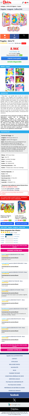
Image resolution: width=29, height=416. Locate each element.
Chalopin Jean (9, 167)
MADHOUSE (11, 163)
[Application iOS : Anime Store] (14, 409)
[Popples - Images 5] (10, 87)
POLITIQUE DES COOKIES (14, 385)
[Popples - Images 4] (20, 79)
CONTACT (14, 358)
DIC (6, 163)
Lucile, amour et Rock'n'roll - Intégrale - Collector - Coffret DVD (21, 217)
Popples (19, 6)
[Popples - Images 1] (10, 71)
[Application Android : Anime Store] (14, 404)
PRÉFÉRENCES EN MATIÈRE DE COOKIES (14, 387)
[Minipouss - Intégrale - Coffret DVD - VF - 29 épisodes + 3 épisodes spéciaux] (7, 207)
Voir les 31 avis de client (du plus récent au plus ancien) (14, 246)
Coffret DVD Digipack (11, 6)
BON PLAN (23, 43)
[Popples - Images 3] (10, 79)
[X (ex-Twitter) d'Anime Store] (14, 400)
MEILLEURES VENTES (14, 364)
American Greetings (18, 167)
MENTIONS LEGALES (14, 379)
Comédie (7, 159)
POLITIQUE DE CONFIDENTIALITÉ (14, 382)
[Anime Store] (7, 2)
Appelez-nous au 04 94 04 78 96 (15, 355)
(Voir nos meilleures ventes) (10, 187)
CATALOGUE (14, 361)
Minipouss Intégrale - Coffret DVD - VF (6, 216)
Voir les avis (18, 43)
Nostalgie (13, 159)
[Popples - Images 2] (20, 71)
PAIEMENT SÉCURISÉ (14, 373)
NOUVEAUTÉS (14, 367)
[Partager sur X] (24, 36)
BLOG (14, 370)
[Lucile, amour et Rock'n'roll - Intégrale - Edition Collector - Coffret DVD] (21, 207)
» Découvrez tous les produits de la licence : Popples (12, 193)
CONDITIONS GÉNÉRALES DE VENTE (14, 376)
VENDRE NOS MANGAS (15, 390)
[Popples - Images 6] (20, 87)
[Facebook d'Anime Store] (14, 395)
